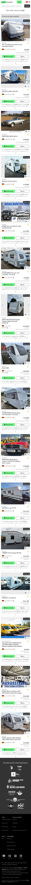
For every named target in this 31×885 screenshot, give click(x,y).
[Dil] (27, 2)
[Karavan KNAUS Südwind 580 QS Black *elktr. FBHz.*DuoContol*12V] (15, 723)
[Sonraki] (28, 30)
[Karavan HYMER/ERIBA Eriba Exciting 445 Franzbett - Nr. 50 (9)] (15, 398)
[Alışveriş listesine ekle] (28, 43)
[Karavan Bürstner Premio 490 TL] (15, 167)
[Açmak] (15, 63)
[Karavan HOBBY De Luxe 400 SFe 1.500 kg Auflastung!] (15, 212)
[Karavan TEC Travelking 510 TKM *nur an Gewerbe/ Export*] (15, 30)
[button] (29, 2)
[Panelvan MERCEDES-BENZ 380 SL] (15, 122)
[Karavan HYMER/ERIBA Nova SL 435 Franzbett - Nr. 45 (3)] (15, 258)
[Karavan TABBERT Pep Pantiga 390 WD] (15, 538)
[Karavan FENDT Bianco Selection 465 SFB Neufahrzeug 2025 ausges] (15, 677)
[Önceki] (2, 30)
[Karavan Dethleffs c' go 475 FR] (15, 493)
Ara (28, 6)
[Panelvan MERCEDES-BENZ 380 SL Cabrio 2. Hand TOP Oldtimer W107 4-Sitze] (15, 445)
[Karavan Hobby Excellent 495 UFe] (15, 77)
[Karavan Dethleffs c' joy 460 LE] (15, 583)
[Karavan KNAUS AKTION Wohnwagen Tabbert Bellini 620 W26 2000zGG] (15, 305)
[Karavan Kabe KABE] (15, 353)
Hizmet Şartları (10, 881)
